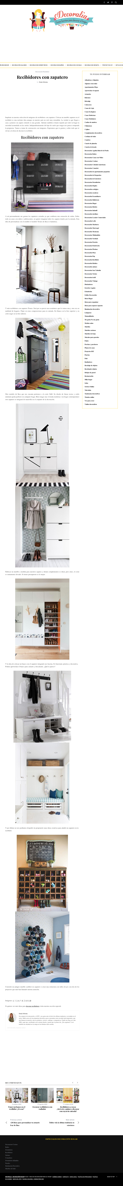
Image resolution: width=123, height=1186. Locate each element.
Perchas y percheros (91, 344)
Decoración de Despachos (93, 175)
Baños (7, 1147)
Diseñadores (89, 284)
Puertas (87, 355)
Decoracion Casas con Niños (94, 157)
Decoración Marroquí (92, 228)
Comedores (8, 1158)
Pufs (86, 358)
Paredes (7, 1163)
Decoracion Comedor (92, 168)
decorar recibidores (32, 1006)
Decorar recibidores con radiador (42, 1108)
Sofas (86, 383)
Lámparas (88, 312)
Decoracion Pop (90, 256)
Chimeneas (88, 126)
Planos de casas (90, 348)
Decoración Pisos (90, 253)
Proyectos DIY (89, 351)
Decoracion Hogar (91, 203)
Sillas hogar (88, 379)
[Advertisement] (61, 46)
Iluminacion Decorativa (12, 1166)
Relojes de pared (90, 372)
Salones (7, 1155)
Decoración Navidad (91, 238)
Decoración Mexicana (92, 231)
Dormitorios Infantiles (12, 1160)
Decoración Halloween (92, 200)
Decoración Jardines (91, 214)
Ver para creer (89, 401)
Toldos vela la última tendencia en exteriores (61, 1122)
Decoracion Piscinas (91, 249)
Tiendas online (89, 397)
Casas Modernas (90, 115)
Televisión (88, 390)
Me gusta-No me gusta (92, 319)
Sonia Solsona (43, 82)
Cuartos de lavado (90, 147)
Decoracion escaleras (91, 193)
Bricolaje (87, 101)
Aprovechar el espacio (92, 90)
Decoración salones (91, 267)
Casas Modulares (90, 119)
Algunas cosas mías (91, 83)
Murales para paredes (92, 337)
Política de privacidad (85, 1176)
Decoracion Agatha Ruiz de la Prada (97, 150)
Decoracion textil (90, 277)
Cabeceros (88, 104)
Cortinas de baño (90, 136)
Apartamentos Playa (91, 87)
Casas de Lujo (89, 108)
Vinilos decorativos (91, 404)
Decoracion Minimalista (92, 235)
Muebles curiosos (90, 330)
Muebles (87, 327)
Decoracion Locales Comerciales (95, 217)
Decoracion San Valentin (93, 270)
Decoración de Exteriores (93, 179)
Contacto (66, 1176)
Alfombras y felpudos (92, 80)
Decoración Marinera (92, 224)
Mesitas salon (89, 323)
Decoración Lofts (90, 221)
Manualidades (89, 316)
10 (30, 1000)
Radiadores (88, 362)
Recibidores (8, 1152)
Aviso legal (73, 1176)
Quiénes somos (57, 1176)
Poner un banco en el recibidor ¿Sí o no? (16, 1108)
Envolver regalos (90, 288)
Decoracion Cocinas (91, 161)
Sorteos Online (89, 386)
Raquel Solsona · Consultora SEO (33, 1179)
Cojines (87, 129)
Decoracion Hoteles (91, 207)
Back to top (111, 1176)
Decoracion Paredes (91, 242)
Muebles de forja (90, 334)
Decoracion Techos (91, 274)
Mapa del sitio (17, 1179)
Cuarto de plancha (91, 143)
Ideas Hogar (89, 298)
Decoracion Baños (90, 154)
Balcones (87, 97)
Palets (87, 341)
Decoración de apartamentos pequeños (97, 171)
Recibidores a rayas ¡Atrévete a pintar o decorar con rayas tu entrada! (68, 1109)
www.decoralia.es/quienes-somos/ (16, 1028)
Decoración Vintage (91, 281)
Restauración (89, 376)
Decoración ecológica (91, 189)
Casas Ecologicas (90, 112)
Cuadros (87, 140)
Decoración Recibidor (42, 72)
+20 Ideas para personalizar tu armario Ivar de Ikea (25, 1122)
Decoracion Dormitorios (92, 182)
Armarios (88, 94)
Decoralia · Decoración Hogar (14, 1176)
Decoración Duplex (91, 186)
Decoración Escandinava (93, 196)
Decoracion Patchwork (92, 246)
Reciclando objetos (91, 369)
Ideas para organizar (91, 302)
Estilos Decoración (91, 295)
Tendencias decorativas (92, 394)
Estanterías (88, 291)
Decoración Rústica (91, 263)
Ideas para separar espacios (94, 305)
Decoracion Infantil (91, 210)
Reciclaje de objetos (91, 365)
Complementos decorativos (93, 133)
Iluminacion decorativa (92, 309)
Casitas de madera (91, 122)
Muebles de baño (10, 1169)
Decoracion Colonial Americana (95, 164)
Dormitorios (9, 1150)
